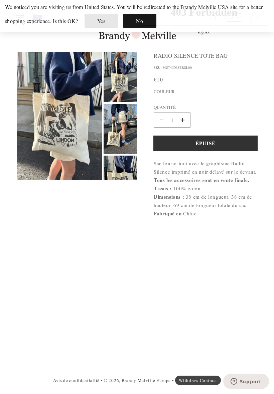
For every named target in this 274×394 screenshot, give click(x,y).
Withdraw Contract (198, 380)
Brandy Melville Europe (146, 380)
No (139, 20)
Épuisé (205, 143)
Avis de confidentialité (76, 380)
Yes (101, 20)
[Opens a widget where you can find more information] (246, 382)
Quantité (165, 107)
